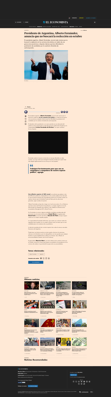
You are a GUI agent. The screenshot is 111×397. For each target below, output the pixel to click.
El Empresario (35, 371)
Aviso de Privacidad (28, 375)
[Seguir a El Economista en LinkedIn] (79, 381)
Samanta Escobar (27, 353)
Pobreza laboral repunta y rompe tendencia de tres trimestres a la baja (63, 331)
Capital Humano (59, 328)
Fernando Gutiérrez (43, 353)
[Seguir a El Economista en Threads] (81, 384)
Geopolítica (26, 30)
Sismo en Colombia (47, 26)
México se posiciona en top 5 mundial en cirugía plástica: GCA (31, 312)
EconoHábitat (26, 347)
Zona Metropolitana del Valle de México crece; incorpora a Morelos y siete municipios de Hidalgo (47, 349)
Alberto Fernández (32, 254)
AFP (25, 297)
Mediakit (25, 373)
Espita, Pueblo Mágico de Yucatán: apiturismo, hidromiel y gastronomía (79, 312)
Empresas (57, 347)
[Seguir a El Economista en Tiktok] (84, 384)
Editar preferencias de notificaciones (25, 377)
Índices (76, 26)
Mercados (42, 309)
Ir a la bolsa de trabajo (33, 386)
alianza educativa (64, 26)
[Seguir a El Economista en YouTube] (81, 381)
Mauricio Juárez (43, 297)
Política (25, 328)
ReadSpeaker (58, 112)
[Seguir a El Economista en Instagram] (87, 381)
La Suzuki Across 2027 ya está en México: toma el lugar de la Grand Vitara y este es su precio (47, 293)
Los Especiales (58, 309)
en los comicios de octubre (47, 117)
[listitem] (26, 112)
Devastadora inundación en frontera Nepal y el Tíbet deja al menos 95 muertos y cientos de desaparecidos (62, 294)
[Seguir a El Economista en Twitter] (76, 381)
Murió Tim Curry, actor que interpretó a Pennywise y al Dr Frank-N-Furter (30, 293)
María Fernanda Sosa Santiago (29, 334)
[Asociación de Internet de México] (91, 392)
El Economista (28, 371)
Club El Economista (42, 371)
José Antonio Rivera (75, 334)
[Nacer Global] (21, 383)
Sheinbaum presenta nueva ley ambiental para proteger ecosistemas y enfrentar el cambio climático (31, 331)
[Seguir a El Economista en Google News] (79, 384)
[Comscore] (83, 392)
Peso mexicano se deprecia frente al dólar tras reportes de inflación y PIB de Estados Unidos (79, 349)
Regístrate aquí (73, 374)
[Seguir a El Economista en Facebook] (73, 381)
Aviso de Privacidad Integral (38, 375)
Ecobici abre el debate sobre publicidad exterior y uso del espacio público (30, 349)
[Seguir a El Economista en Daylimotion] (89, 381)
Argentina (41, 254)
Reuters (74, 297)
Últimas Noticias (32, 26)
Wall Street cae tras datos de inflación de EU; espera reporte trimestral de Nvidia (46, 312)
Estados (25, 309)
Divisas (80, 26)
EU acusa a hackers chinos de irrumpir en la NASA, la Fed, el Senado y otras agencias (78, 293)
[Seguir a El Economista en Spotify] (84, 381)
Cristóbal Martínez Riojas (60, 334)
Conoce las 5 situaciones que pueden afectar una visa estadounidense (62, 312)
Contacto (47, 375)
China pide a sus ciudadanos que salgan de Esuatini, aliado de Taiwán (46, 331)
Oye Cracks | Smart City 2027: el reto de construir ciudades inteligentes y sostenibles (63, 349)
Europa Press (43, 334)
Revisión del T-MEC (56, 26)
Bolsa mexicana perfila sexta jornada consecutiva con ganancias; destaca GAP (79, 331)
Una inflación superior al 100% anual (39, 194)
